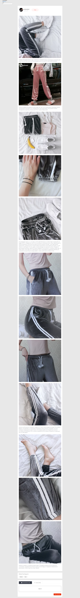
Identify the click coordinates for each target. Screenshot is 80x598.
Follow (35, 9)
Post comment (57, 594)
